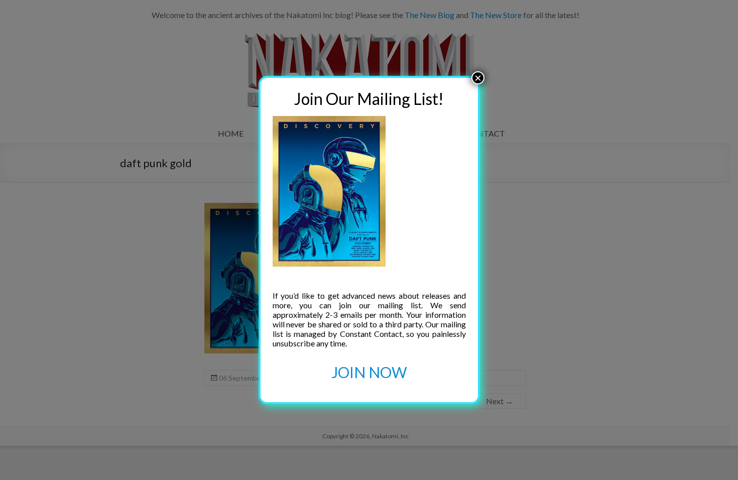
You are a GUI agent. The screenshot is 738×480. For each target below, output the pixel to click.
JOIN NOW (369, 372)
